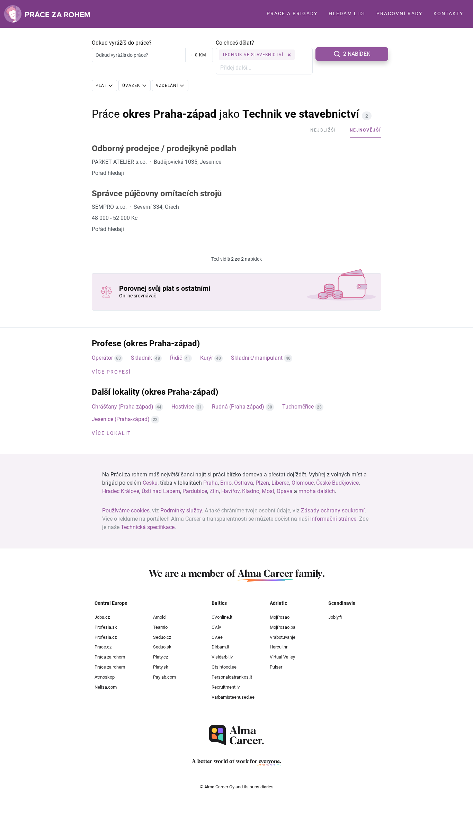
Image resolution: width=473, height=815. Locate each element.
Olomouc (303, 483)
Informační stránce (333, 519)
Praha (210, 483)
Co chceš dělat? (235, 42)
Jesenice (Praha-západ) (121, 419)
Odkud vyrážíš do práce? (122, 42)
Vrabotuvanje (282, 637)
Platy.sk (160, 667)
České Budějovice (337, 483)
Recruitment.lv (226, 687)
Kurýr (206, 358)
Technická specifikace (148, 527)
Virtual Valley (282, 657)
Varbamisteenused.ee (233, 697)
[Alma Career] (236, 735)
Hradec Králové (120, 491)
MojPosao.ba (282, 627)
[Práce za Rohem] (47, 14)
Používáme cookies (126, 510)
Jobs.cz (102, 617)
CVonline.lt (222, 617)
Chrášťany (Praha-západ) (122, 406)
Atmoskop (105, 677)
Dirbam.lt (220, 647)
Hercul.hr (278, 647)
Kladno (250, 491)
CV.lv (216, 627)
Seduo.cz (162, 637)
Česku (150, 483)
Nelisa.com (106, 687)
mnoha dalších (316, 491)
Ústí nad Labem (161, 491)
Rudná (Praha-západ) (238, 406)
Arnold (159, 617)
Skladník (141, 358)
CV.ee (217, 637)
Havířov (230, 491)
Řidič (176, 358)
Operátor (102, 358)
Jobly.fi (335, 617)
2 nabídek (356, 54)
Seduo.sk (162, 647)
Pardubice (194, 491)
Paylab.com (164, 677)
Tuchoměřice (298, 406)
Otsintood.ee (224, 667)
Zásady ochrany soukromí (333, 510)
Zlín (214, 491)
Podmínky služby (181, 510)
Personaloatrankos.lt (232, 677)
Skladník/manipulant (257, 358)
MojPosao (279, 617)
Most (268, 491)
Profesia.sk (106, 627)
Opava (285, 491)
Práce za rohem (110, 667)
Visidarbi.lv (222, 657)
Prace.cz (103, 647)
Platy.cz (160, 657)
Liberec (280, 483)
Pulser (276, 667)
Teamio (160, 627)
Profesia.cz (106, 637)
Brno (226, 483)
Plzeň (262, 483)
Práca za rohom (110, 657)
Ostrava (243, 483)
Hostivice (182, 406)
